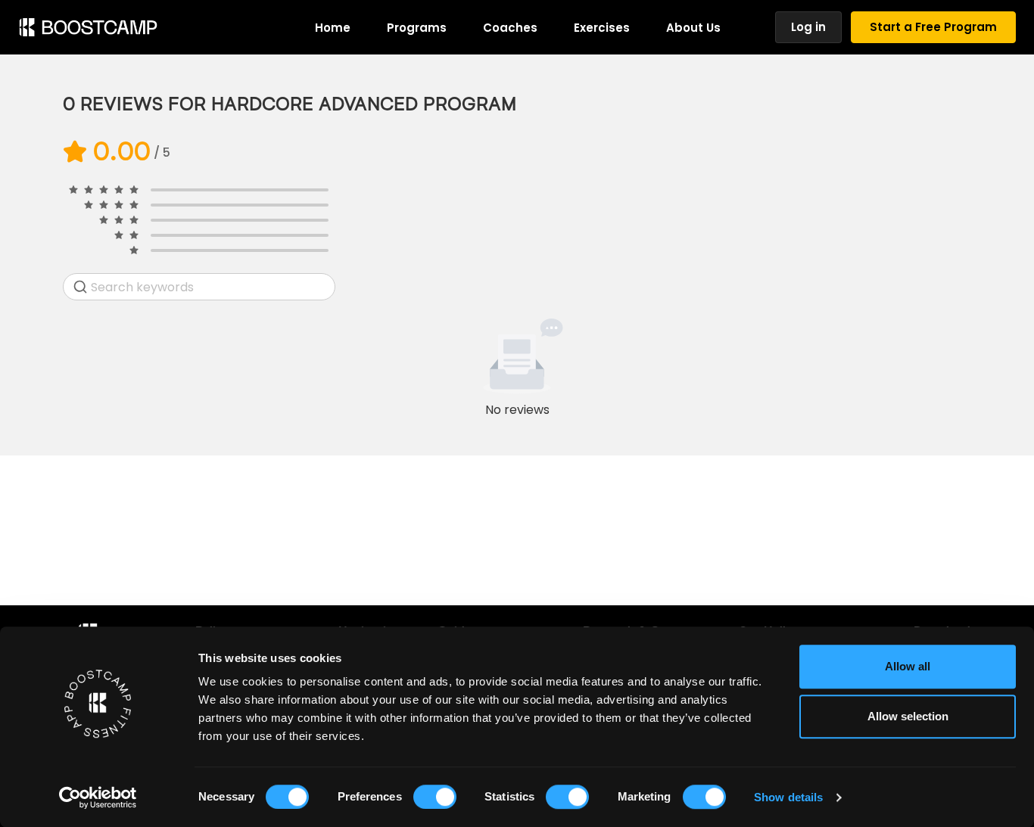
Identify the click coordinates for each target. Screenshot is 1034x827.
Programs (417, 28)
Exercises (602, 28)
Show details (788, 797)
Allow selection (907, 716)
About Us (693, 28)
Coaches (510, 28)
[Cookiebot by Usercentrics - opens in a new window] (98, 797)
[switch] (434, 797)
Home (332, 28)
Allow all (907, 666)
